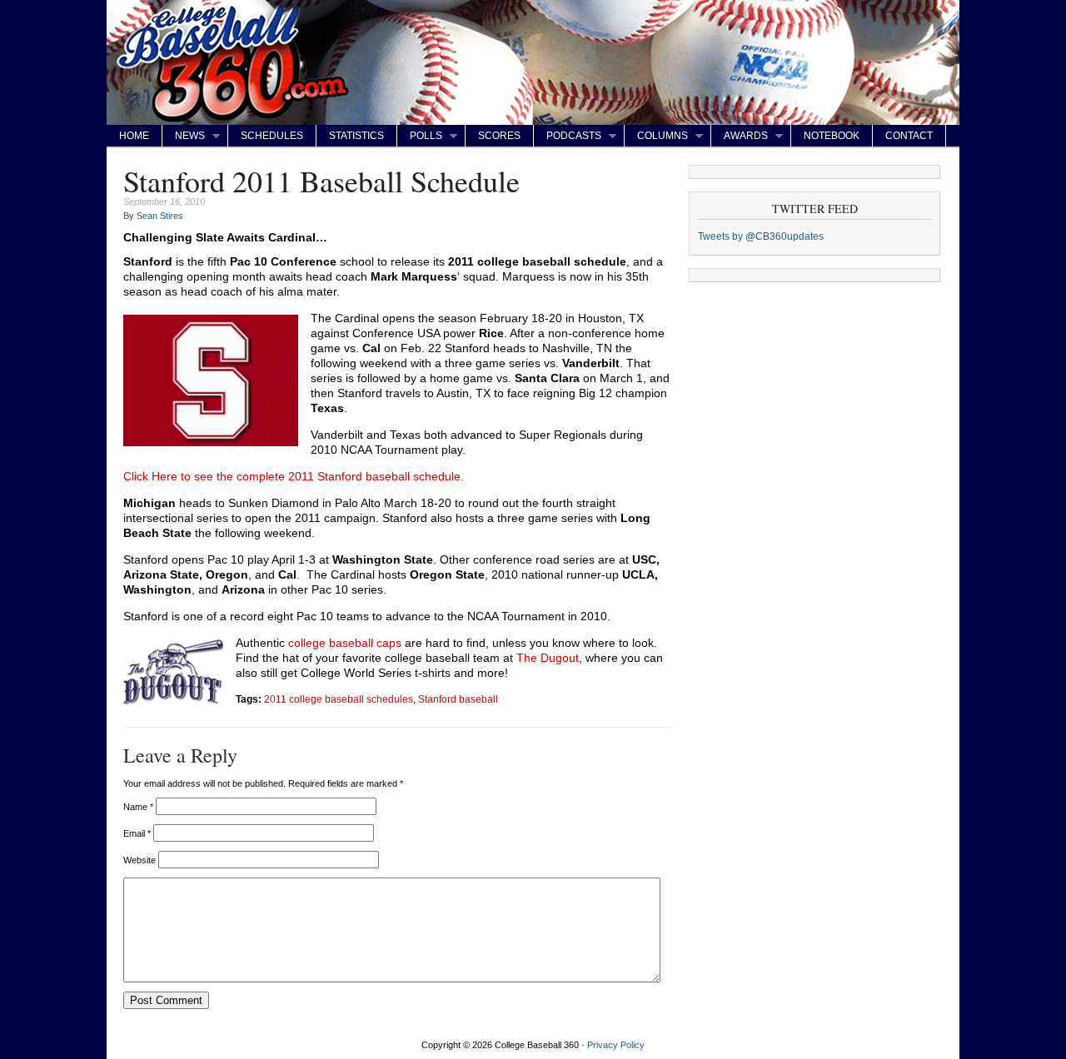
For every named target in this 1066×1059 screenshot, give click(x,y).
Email (137, 833)
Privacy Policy (616, 1045)
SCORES (499, 136)
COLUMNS (656, 136)
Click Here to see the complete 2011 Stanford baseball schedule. (293, 476)
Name (138, 807)
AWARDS (739, 136)
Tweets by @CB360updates (761, 236)
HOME (134, 136)
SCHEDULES (272, 136)
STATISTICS (356, 136)
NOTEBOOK (831, 136)
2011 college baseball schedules (338, 699)
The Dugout (547, 657)
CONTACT (909, 136)
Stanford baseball (458, 699)
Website (139, 860)
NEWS (183, 136)
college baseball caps (344, 642)
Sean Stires (160, 216)
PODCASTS (567, 136)
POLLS (419, 136)
